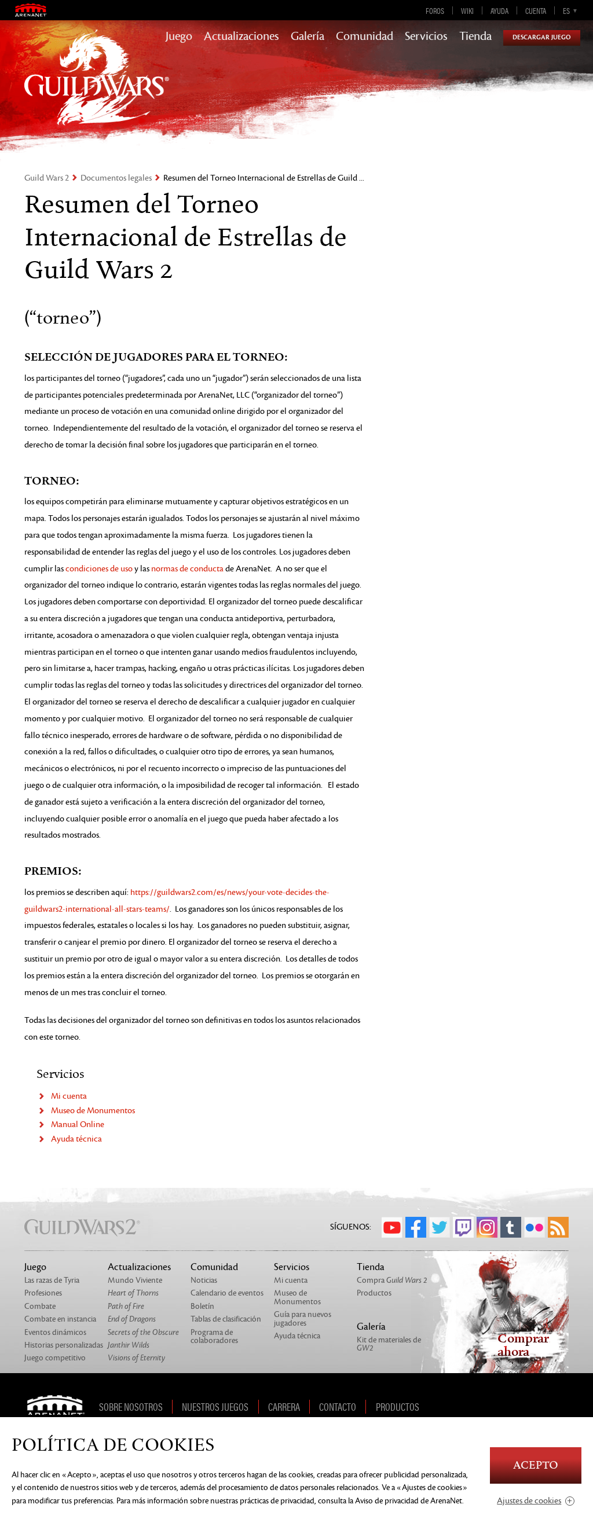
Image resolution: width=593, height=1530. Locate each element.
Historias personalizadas (63, 1345)
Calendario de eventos (227, 1293)
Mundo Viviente (135, 1280)
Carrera (284, 1407)
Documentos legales (116, 178)
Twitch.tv (463, 1227)
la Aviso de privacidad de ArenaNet (405, 1501)
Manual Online (77, 1124)
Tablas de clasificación (226, 1319)
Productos (374, 1293)
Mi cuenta (69, 1096)
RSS (558, 1227)
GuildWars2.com (96, 89)
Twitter (439, 1227)
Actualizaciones (241, 36)
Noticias (204, 1280)
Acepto (535, 1465)
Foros (435, 10)
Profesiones (43, 1293)
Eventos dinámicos (55, 1332)
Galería (307, 36)
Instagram (487, 1227)
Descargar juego (542, 37)
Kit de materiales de (389, 1344)
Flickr (534, 1227)
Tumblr (510, 1227)
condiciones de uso (99, 569)
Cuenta (535, 10)
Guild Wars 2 (46, 178)
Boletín (202, 1306)
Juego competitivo (55, 1358)
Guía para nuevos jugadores (302, 1318)
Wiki (467, 10)
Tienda (475, 36)
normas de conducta (187, 569)
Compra (392, 1280)
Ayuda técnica (76, 1139)
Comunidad (364, 36)
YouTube (392, 1227)
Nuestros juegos (215, 1407)
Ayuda (499, 10)
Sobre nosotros (131, 1407)
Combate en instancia (60, 1319)
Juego (179, 36)
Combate (40, 1306)
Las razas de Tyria (51, 1280)
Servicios (426, 36)
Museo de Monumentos (93, 1111)
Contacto (337, 1407)
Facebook (415, 1227)
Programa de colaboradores (214, 1336)
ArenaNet (59, 1406)
